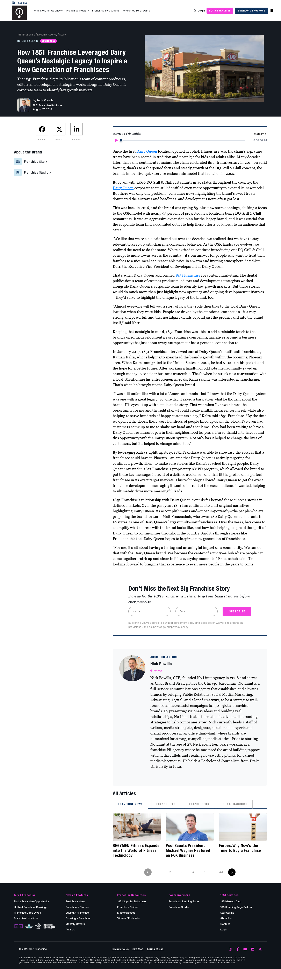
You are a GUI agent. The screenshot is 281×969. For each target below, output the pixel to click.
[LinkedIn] (253, 949)
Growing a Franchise (78, 918)
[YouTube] (245, 949)
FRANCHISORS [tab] (199, 804)
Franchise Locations (26, 918)
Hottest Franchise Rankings (30, 907)
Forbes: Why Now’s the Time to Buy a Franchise (240, 848)
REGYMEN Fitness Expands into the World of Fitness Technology (136, 850)
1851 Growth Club (230, 901)
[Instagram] (230, 949)
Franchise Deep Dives (27, 912)
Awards (70, 929)
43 (221, 872)
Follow (158, 670)
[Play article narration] (116, 140)
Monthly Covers (75, 924)
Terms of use (155, 949)
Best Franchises (75, 901)
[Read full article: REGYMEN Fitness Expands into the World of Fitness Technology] (137, 827)
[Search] (195, 10)
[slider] (121, 140)
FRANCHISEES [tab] (166, 804)
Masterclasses (126, 912)
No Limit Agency (47, 34)
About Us (226, 918)
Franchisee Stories (77, 907)
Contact (225, 924)
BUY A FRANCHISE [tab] (235, 804)
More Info (260, 133)
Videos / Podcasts (128, 918)
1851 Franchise (26, 34)
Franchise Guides (127, 907)
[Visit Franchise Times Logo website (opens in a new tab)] (29, 926)
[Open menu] (272, 10)
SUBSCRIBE (237, 611)
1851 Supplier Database (131, 901)
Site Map (137, 949)
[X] (260, 949)
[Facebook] (238, 949)
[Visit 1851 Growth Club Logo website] (49, 926)
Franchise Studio (179, 907)
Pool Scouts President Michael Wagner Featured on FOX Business (188, 850)
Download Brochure (251, 10)
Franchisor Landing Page (184, 901)
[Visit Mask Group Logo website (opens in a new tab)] (38, 926)
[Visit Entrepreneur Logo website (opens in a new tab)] (18, 926)
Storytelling (227, 912)
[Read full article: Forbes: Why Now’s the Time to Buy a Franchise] (243, 827)
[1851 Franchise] (19, 13)
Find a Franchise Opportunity (31, 901)
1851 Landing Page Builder (236, 907)
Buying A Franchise (77, 912)
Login (201, 10)
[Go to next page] (232, 872)
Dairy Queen (146, 151)
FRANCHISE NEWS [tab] (130, 804)
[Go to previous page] (148, 872)
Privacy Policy (120, 949)
